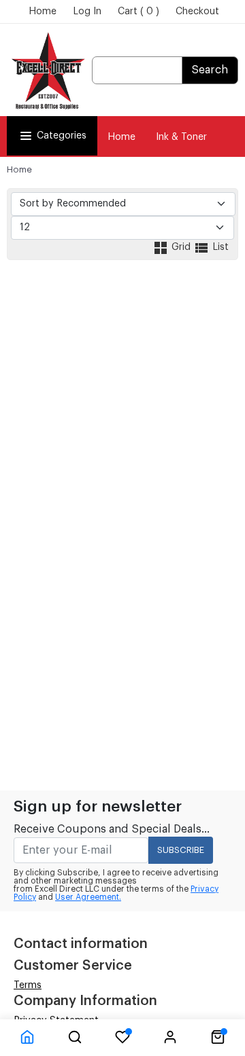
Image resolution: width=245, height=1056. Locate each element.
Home (42, 11)
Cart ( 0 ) (138, 11)
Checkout (197, 11)
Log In (87, 11)
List (219, 247)
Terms (28, 985)
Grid (181, 247)
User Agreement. (88, 897)
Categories (61, 136)
